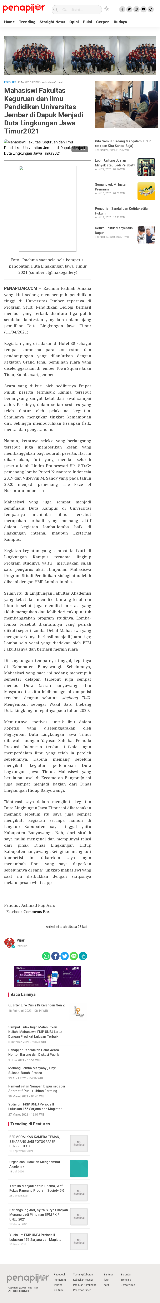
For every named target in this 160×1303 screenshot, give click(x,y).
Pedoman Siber (82, 1290)
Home (9, 22)
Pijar (21, 940)
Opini (74, 22)
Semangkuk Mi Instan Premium (111, 187)
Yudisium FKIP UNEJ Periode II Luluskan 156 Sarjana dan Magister (36, 1237)
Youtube (59, 1290)
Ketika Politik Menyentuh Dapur (114, 230)
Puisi (87, 22)
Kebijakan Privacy (83, 1280)
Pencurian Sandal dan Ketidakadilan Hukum (122, 211)
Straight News (52, 22)
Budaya (120, 22)
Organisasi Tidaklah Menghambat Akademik (34, 1164)
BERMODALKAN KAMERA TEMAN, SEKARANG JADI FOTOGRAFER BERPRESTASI (34, 1142)
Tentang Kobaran (83, 1274)
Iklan (106, 1280)
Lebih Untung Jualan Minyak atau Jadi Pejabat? (115, 163)
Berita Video (128, 1285)
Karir (106, 1285)
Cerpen (103, 22)
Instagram (60, 1280)
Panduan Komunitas (84, 1285)
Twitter (58, 1285)
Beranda (126, 1274)
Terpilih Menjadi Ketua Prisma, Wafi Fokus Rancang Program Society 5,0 (36, 1188)
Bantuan (109, 1274)
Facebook (59, 1274)
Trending (27, 22)
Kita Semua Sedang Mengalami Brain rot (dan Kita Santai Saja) (123, 143)
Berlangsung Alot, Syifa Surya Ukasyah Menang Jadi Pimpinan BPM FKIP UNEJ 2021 (38, 1215)
